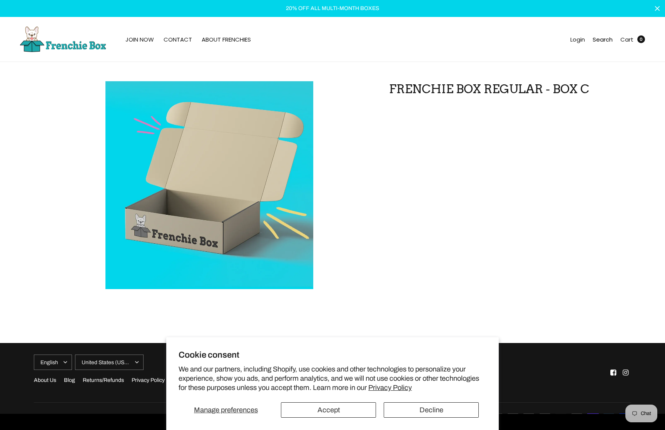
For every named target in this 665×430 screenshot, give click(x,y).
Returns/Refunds (103, 380)
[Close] (657, 8)
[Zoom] (209, 185)
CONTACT (178, 39)
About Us (45, 380)
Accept (328, 410)
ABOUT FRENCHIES (226, 39)
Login (577, 39)
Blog (69, 380)
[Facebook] (613, 372)
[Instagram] (625, 372)
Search (603, 39)
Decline (431, 410)
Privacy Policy (390, 388)
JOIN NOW (139, 39)
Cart (626, 39)
